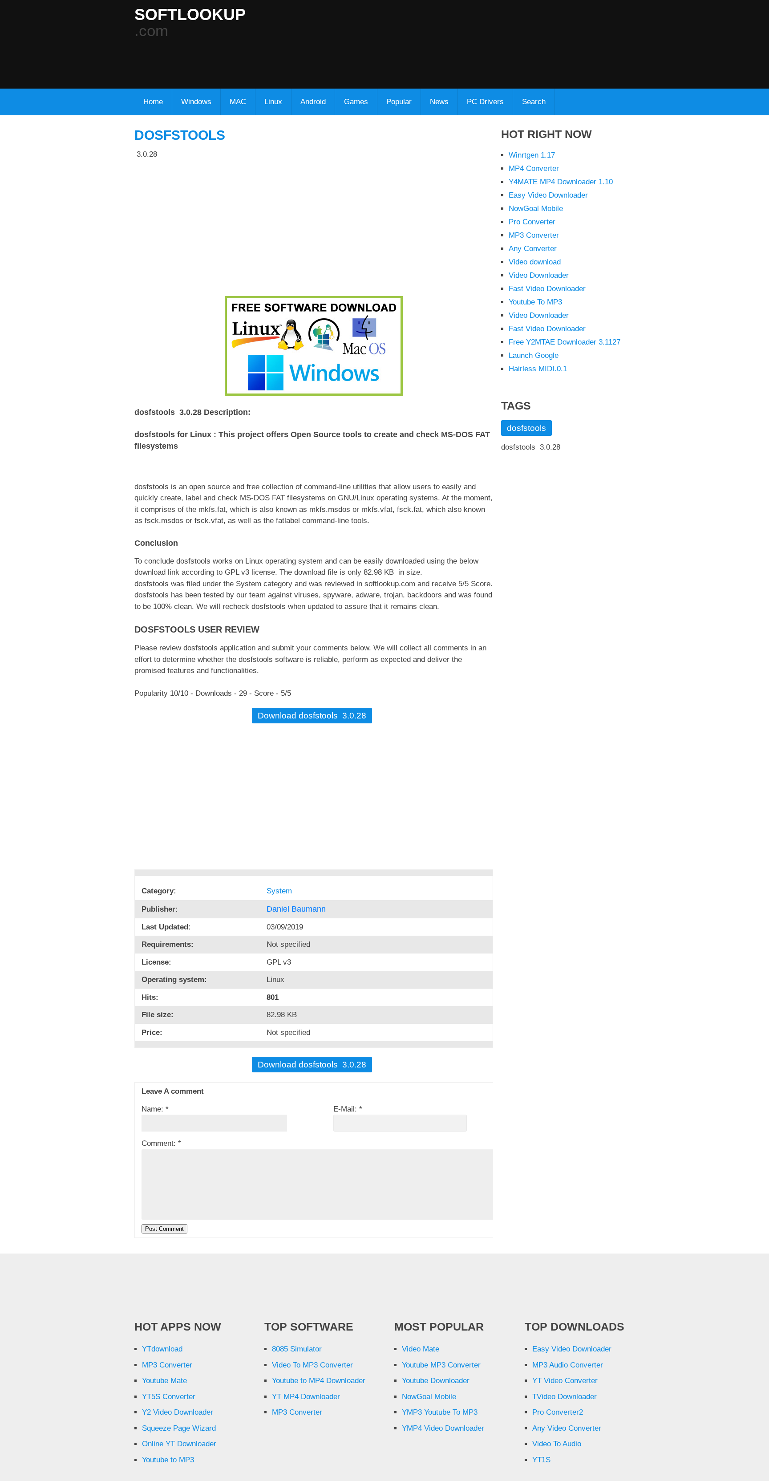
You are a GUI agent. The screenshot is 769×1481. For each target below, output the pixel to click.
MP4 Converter (534, 168)
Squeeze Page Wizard (179, 1428)
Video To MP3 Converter (312, 1365)
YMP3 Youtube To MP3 (440, 1412)
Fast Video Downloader (547, 288)
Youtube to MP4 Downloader (318, 1380)
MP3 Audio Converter (567, 1365)
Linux (273, 101)
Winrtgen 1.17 (532, 155)
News (439, 101)
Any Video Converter (566, 1428)
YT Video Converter (565, 1380)
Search (534, 101)
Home (153, 101)
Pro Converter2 (557, 1412)
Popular (399, 101)
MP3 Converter (534, 235)
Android (313, 101)
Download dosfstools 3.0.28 (312, 715)
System (280, 891)
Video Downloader (539, 275)
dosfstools (179, 135)
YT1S (541, 1460)
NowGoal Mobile (536, 208)
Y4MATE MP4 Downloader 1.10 (561, 182)
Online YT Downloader (179, 1444)
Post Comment (164, 1228)
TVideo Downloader (564, 1396)
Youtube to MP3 (168, 1460)
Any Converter (533, 248)
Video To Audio (556, 1444)
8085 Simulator (297, 1349)
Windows (196, 101)
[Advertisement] (350, 58)
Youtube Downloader (435, 1380)
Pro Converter (532, 222)
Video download (535, 262)
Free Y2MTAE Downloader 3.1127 (564, 342)
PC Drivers (485, 101)
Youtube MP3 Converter (441, 1365)
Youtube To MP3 (535, 302)
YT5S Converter (168, 1396)
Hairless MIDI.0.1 (538, 369)
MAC (238, 101)
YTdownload (162, 1349)
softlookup (190, 15)
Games (356, 101)
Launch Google (534, 355)
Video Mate (420, 1349)
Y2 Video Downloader (177, 1412)
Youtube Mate (164, 1380)
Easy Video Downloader (548, 195)
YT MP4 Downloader (306, 1396)
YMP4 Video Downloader (443, 1428)
